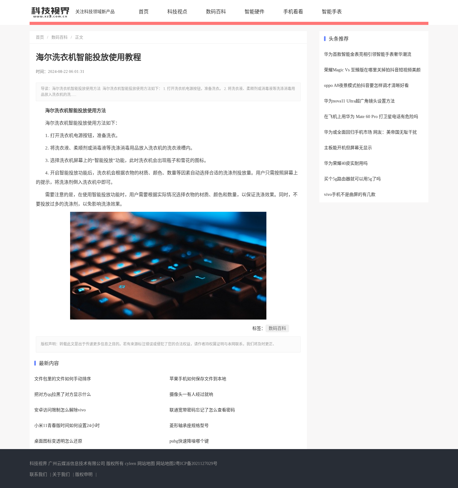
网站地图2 (166, 463)
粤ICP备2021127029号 (196, 463)
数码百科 (216, 11)
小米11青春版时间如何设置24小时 (67, 425)
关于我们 (61, 474)
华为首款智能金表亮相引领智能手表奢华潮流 (367, 54)
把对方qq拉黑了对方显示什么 (62, 394)
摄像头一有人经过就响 (191, 394)
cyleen (130, 463)
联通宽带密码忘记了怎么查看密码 (202, 410)
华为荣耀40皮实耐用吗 (346, 163)
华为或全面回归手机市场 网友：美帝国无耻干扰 (370, 132)
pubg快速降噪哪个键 (189, 441)
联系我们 (38, 474)
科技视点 (177, 11)
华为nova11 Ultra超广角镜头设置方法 (359, 101)
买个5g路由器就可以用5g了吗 (352, 179)
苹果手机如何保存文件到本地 (197, 379)
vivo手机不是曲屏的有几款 (349, 194)
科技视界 (38, 463)
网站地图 (146, 463)
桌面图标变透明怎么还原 (58, 441)
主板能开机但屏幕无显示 (348, 147)
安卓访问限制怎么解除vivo (60, 410)
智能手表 (332, 11)
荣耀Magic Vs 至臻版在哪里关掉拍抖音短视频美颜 (372, 70)
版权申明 (84, 474)
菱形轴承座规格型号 (189, 425)
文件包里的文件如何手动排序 (62, 379)
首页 (144, 11)
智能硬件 (255, 11)
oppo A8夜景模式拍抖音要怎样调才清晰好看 (366, 85)
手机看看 (293, 11)
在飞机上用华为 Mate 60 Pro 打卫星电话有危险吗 (371, 116)
